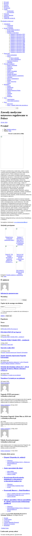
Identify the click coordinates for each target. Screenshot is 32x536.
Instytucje (6, 6)
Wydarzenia (7, 8)
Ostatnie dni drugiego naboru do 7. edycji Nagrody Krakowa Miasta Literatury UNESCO (15, 368)
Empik (9, 86)
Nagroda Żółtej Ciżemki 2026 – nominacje (15, 340)
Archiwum (10, 27)
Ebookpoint (10, 87)
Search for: (3, 300)
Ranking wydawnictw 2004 (18, 47)
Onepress (9, 93)
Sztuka (9, 83)
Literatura (9, 77)
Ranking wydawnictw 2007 (18, 43)
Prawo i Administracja (13, 78)
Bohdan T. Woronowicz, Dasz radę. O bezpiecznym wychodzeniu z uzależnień (20, 240)
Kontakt (6, 518)
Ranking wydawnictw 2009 (18, 40)
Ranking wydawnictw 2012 (18, 35)
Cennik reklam (8, 519)
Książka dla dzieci (12, 74)
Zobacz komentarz (5, 405)
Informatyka (10, 72)
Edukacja (9, 66)
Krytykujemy (10, 12)
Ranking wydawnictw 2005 (18, 46)
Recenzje (6, 3)
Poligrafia (6, 14)
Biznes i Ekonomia (12, 65)
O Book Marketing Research (11, 522)
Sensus (9, 95)
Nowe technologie (12, 55)
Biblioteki (6, 17)
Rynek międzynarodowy (13, 29)
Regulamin (7, 525)
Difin (10, 131)
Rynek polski (10, 31)
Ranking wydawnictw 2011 (18, 37)
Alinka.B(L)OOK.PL (9, 18)
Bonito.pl (9, 89)
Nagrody (6, 5)
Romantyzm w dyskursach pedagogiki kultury (9, 238)
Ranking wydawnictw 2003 (18, 49)
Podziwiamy (10, 11)
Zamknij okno (5, 528)
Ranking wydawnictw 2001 (18, 52)
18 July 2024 (4, 122)
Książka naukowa (11, 129)
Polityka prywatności (9, 524)
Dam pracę (10, 103)
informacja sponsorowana (9, 293)
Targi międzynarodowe (13, 100)
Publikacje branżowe (12, 61)
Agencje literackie (8, 15)
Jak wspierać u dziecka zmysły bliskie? (20, 272)
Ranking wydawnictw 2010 (18, 38)
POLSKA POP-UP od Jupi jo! (11, 332)
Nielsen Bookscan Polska (13, 90)
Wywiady (6, 2)
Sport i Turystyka (11, 81)
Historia (9, 69)
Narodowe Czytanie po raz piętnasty (13, 378)
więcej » (3, 315)
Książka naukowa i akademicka (15, 75)
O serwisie (6, 521)
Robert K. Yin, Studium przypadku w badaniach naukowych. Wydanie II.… (9, 258)
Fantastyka (10, 68)
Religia (9, 80)
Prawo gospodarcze (16, 59)
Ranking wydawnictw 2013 (18, 34)
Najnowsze (10, 25)
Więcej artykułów (5, 383)
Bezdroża (9, 96)
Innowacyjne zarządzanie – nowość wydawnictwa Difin (20, 257)
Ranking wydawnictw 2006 (18, 44)
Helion (9, 92)
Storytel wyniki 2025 (8, 348)
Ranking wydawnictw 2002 (18, 50)
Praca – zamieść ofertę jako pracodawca (17, 105)
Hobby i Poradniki (12, 71)
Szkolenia (9, 62)
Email (3, 306)
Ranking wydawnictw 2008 (18, 41)
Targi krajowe (10, 99)
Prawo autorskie (15, 58)
